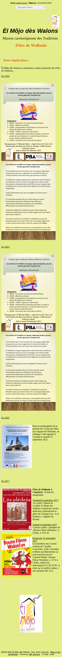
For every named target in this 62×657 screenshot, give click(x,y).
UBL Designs (34, 654)
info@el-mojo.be (21, 3)
